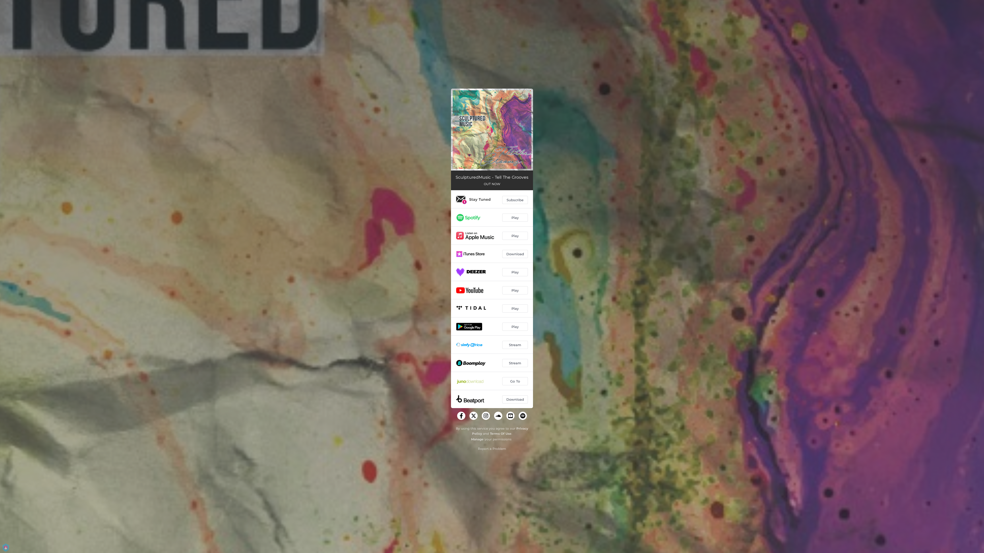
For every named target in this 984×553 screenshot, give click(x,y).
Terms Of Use (500, 433)
